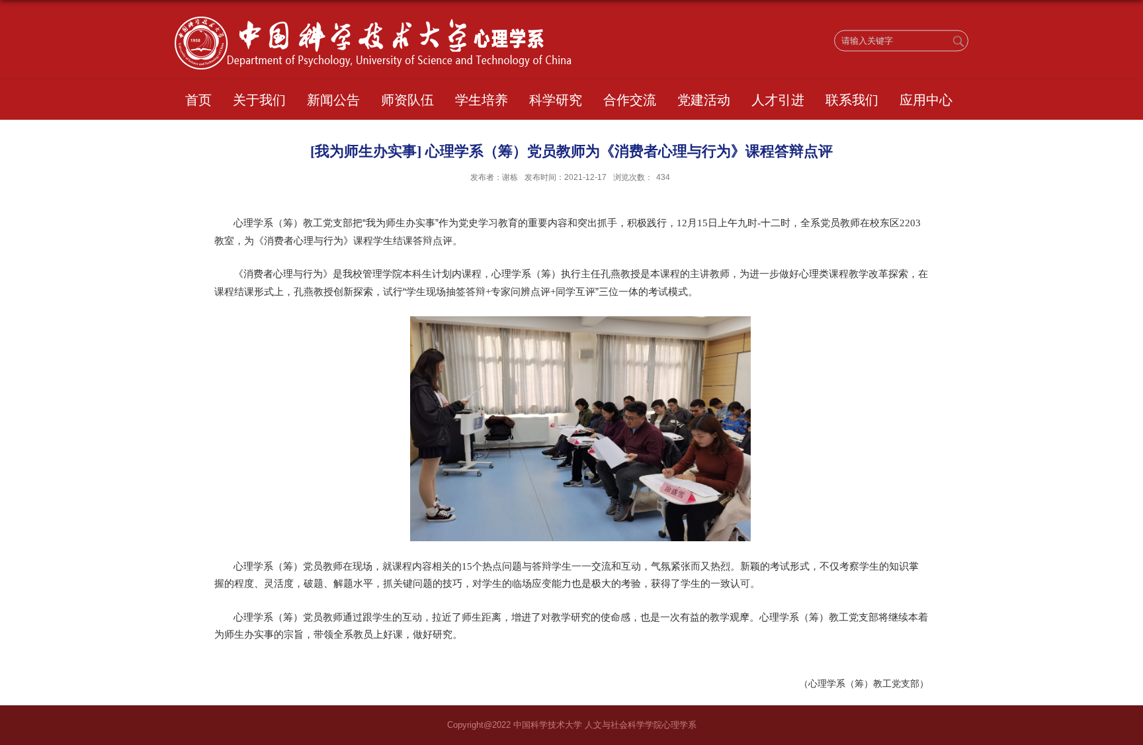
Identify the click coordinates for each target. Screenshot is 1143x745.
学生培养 (481, 100)
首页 (198, 100)
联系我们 (852, 100)
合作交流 (629, 100)
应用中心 (926, 100)
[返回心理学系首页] (373, 21)
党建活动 (703, 100)
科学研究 (555, 100)
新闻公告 (333, 100)
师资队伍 (407, 100)
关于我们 (259, 100)
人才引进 (777, 100)
